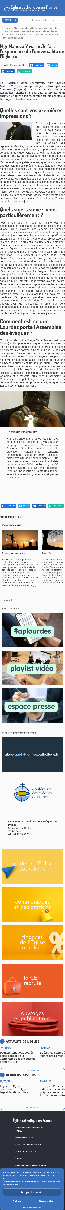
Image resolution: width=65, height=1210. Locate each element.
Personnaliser (46, 1201)
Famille (47, 553)
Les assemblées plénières (22, 31)
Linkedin (9, 71)
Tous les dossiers (33, 1107)
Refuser (17, 1201)
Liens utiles (8, 600)
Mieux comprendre (11, 524)
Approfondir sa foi (24, 1137)
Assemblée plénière (13, 92)
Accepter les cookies (32, 1192)
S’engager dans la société (28, 1144)
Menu (8, 20)
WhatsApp (26, 71)
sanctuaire (16, 474)
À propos (19, 1158)
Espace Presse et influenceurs (30, 1165)
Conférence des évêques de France (29, 1129)
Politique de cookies (32, 1207)
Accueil (5, 28)
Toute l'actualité (32, 1070)
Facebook (38, 65)
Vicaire (23, 86)
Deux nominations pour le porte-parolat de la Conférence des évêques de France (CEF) (18, 1057)
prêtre (14, 441)
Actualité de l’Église (25, 1151)
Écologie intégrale (13, 553)
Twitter (54, 65)
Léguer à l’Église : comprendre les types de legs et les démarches (16, 1089)
